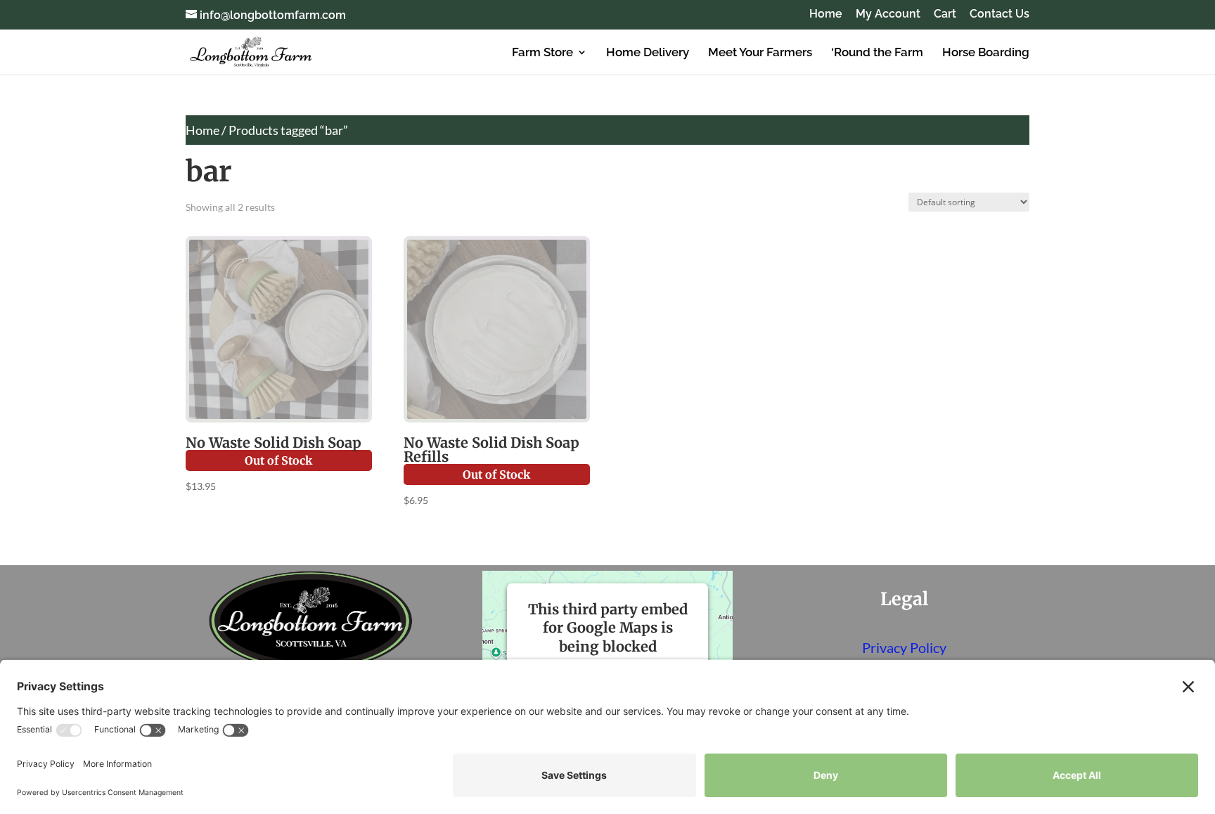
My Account (888, 14)
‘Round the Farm (877, 53)
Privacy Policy (904, 647)
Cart (945, 14)
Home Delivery (647, 53)
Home (825, 14)
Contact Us (999, 14)
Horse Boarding (985, 53)
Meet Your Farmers (760, 53)
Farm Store (542, 53)
